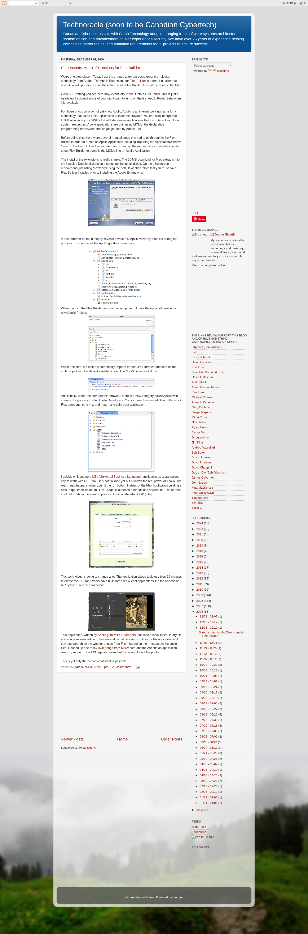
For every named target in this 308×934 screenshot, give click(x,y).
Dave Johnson (201, 462)
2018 (200, 551)
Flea (195, 352)
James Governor (203, 477)
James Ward (200, 432)
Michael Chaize (202, 397)
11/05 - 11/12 (208, 659)
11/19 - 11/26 (208, 648)
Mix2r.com (128, 648)
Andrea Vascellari (203, 447)
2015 (200, 562)
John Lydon (199, 482)
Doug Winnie (200, 437)
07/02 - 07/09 (209, 731)
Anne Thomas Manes (206, 387)
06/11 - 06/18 (209, 742)
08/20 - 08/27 (209, 709)
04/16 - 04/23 (209, 775)
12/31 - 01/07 (209, 616)
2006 (200, 611)
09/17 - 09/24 (209, 687)
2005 (200, 809)
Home (122, 739)
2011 (199, 584)
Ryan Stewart (201, 427)
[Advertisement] (121, 704)
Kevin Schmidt (201, 357)
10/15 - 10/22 (209, 670)
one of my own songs (98, 648)
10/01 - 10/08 (209, 676)
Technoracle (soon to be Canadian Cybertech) (140, 24)
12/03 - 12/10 (209, 627)
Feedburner (199, 831)
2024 (200, 523)
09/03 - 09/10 (209, 698)
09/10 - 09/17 (209, 692)
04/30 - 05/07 (209, 764)
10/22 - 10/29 (209, 664)
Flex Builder (138, 80)
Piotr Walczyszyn (203, 492)
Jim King (197, 442)
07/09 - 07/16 (209, 725)
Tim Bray (197, 502)
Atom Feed (199, 826)
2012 (200, 578)
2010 (200, 589)
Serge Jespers (201, 412)
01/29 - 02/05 (209, 797)
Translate (223, 70)
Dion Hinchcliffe (202, 362)
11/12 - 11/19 (208, 653)
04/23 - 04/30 (209, 769)
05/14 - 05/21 (209, 758)
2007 (200, 606)
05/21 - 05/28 (209, 753)
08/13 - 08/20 (209, 714)
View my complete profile (208, 265)
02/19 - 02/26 (209, 786)
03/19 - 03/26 (209, 780)
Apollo (127, 111)
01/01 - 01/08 (209, 802)
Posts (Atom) (87, 747)
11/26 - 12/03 (209, 642)
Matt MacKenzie (202, 487)
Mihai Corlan (200, 417)
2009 (200, 595)
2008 (200, 600)
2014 (200, 567)
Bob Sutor (198, 452)
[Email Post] (138, 666)
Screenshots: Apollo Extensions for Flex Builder (100, 68)
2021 (200, 534)
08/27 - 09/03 (209, 703)
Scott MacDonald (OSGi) (208, 372)
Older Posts (171, 739)
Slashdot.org (200, 497)
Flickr (124, 643)
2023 (200, 529)
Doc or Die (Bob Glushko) (209, 472)
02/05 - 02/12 (209, 791)
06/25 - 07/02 (209, 736)
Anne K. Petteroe (203, 402)
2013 (200, 573)
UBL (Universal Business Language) (117, 476)
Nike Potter (199, 422)
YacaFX (197, 507)
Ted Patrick (199, 382)
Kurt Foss (198, 367)
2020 (200, 540)
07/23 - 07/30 (209, 720)
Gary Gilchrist (201, 407)
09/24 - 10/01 (209, 681)
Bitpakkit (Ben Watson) (207, 347)
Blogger (178, 897)
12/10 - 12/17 (209, 622)
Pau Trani (198, 392)
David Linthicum (202, 377)
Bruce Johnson (202, 457)
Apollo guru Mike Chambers (117, 635)
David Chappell (202, 467)
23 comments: (122, 666)
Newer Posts (72, 739)
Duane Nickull (225, 234)
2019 (200, 545)
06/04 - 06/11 (209, 747)
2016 (200, 556)
